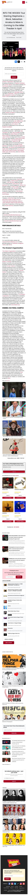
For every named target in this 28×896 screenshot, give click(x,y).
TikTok (10, 245)
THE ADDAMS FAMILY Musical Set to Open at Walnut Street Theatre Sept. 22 (18, 742)
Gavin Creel (5, 96)
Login (20, 2)
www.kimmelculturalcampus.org (12, 215)
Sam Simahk (21, 152)
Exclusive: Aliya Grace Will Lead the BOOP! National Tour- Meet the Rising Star (13, 816)
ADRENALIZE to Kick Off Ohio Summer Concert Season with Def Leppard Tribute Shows (17, 560)
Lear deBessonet (18, 121)
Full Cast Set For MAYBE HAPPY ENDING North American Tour (13, 831)
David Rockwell (21, 179)
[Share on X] (19, 62)
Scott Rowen (5, 194)
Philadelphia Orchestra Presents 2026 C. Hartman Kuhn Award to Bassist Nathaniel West (16, 549)
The (21, 80)
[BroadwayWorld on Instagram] (12, 884)
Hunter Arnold (11, 199)
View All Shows (9, 639)
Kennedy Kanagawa (18, 146)
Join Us (20, 886)
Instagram (20, 243)
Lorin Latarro (15, 124)
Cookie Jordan (15, 186)
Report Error (21, 888)
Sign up (14, 781)
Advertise (8, 886)
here (21, 372)
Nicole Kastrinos (9, 205)
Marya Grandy (13, 150)
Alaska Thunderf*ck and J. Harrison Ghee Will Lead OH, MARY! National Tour (14, 802)
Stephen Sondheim (20, 83)
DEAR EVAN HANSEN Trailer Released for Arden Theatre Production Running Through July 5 (17, 537)
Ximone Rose (12, 152)
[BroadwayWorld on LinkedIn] (15, 884)
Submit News (6, 887)
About (12, 886)
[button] (23, 2)
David (16, 138)
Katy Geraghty (16, 132)
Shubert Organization (7, 81)
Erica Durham (20, 149)
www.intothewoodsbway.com (9, 242)
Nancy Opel (5, 135)
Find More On (13, 527)
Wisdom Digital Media (17, 890)
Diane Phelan (14, 134)
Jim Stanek (11, 147)
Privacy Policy (17, 891)
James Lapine (8, 84)
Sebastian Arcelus (9, 95)
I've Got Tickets (7, 497)
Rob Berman (16, 122)
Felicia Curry (15, 141)
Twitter (4, 245)
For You (8, 380)
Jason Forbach (6, 137)
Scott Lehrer (15, 183)
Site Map (16, 887)
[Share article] (21, 62)
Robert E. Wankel (6, 261)
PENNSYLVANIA (10, 2)
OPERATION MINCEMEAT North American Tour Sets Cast (14, 846)
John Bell (15, 188)
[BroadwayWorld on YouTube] (24, 884)
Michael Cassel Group (11, 202)
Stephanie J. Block (12, 93)
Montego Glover (19, 92)
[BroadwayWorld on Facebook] (9, 884)
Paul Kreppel (20, 150)
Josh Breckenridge (16, 140)
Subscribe (14, 733)
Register (16, 2)
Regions (12, 887)
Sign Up (14, 77)
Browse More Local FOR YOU (16, 458)
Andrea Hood (14, 180)
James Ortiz (22, 185)
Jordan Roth (10, 198)
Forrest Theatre (11, 266)
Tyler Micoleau (10, 182)
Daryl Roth (5, 199)
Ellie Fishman (5, 150)
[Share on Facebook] (16, 62)
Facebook (14, 243)
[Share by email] (24, 62)
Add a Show (9, 642)
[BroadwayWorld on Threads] (21, 884)
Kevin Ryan (20, 202)
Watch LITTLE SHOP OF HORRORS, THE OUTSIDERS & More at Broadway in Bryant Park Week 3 (19, 747)
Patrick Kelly (21, 138)
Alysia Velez (5, 149)
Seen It (7, 495)
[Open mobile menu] (26, 2)
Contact (16, 886)
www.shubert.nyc (15, 304)
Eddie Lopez (5, 152)
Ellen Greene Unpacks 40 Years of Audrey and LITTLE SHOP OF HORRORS (18, 760)
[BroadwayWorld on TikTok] (18, 884)
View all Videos (5, 764)
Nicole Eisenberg (13, 201)
